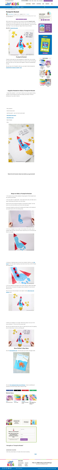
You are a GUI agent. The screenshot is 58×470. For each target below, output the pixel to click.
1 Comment (27, 14)
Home (6, 9)
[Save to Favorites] (12, 395)
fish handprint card (13, 350)
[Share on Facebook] (9, 390)
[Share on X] (17, 390)
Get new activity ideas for (48, 28)
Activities (9, 9)
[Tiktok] (27, 0)
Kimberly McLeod (10, 14)
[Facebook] (22, 0)
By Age (26, 464)
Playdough (23, 401)
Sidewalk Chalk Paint (48, 86)
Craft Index (28, 3)
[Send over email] (33, 390)
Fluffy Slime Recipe (9, 402)
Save (17, 19)
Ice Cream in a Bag (42, 77)
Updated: (21, 14)
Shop (38, 0)
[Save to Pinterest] (25, 390)
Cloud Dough (16, 402)
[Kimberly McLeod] (7, 14)
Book (32, 0)
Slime (7, 401)
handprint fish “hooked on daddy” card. (14, 67)
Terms (17, 468)
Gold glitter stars (10, 117)
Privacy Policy (20, 468)
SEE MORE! (45, 53)
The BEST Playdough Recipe (48, 77)
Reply (35, 454)
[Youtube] (26, 0)
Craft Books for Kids (9, 0)
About (30, 0)
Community (41, 0)
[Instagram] (24, 0)
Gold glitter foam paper (11, 115)
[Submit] (45, 7)
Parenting (20, 465)
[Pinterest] (23, 0)
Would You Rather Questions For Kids (42, 67)
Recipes (26, 465)
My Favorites (21, 19)
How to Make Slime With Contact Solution (33, 403)
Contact (35, 0)
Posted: (15, 14)
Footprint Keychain (14, 28)
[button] (35, 4)
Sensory (15, 401)
